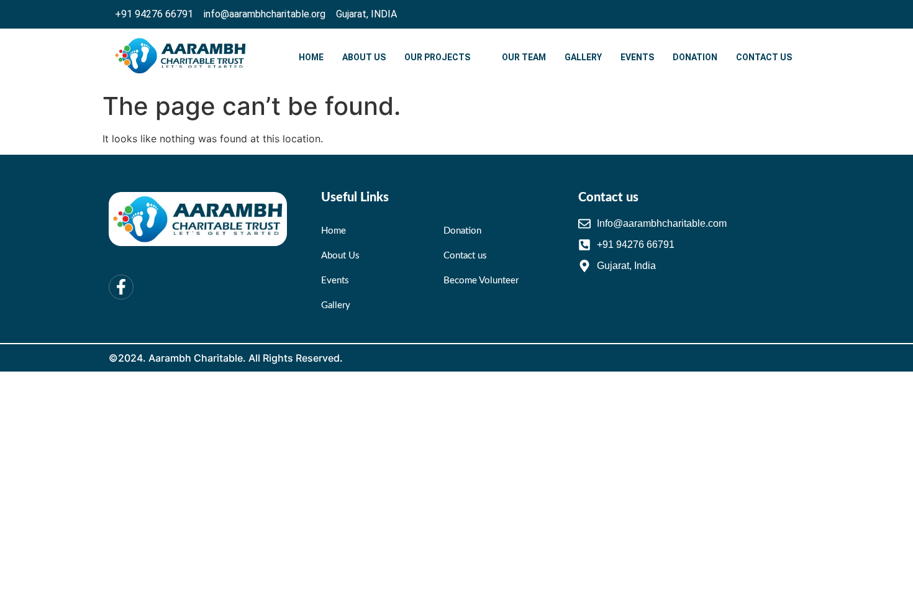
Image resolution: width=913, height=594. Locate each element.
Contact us (764, 57)
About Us (364, 57)
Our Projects (437, 57)
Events (637, 57)
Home (311, 57)
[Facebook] (788, 14)
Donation (695, 57)
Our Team (524, 57)
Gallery (583, 57)
